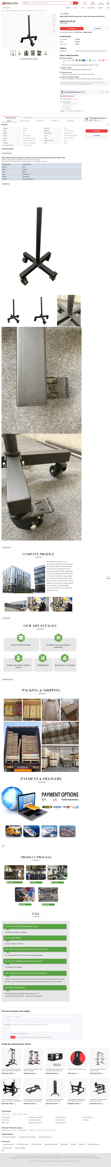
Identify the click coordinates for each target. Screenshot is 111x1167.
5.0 (91, 120)
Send (13, 1037)
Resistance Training (87, 1117)
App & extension (91, 7)
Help (82, 7)
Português (30, 1157)
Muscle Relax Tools (60, 1120)
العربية (63, 1157)
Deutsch (52, 1157)
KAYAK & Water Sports (61, 1122)
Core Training (86, 1120)
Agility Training (5, 1122)
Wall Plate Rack (64, 1144)
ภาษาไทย (80, 1157)
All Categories (7, 7)
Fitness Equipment (6, 1117)
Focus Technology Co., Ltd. (45, 1161)
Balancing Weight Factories (51, 1144)
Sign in (107, 4)
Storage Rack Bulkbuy (20, 1148)
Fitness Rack (82, 1144)
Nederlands (58, 1157)
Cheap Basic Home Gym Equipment (27, 1137)
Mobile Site (88, 1156)
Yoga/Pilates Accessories (34, 1120)
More (3, 1150)
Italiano (48, 1157)
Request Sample (87, 32)
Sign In (62, 111)
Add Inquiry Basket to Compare (29, 59)
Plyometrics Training (60, 1117)
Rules (108, 7)
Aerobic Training (5, 1120)
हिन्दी (76, 1157)
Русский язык (42, 1157)
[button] (77, 120)
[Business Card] (107, 124)
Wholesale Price (57, 1156)
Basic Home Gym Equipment (9, 1137)
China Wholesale (49, 1156)
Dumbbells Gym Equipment (45, 1137)
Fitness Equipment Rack (93, 1144)
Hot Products (18, 1156)
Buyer (74, 7)
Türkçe (85, 1157)
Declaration (71, 1161)
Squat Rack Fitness (7, 1148)
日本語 (72, 1157)
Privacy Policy (78, 1161)
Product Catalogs (23, 1114)
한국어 (67, 1157)
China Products (26, 1156)
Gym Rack (73, 1144)
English (20, 1157)
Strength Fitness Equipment (40, 10)
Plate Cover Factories (37, 1144)
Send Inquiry (71, 28)
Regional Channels (73, 1156)
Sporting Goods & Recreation (11, 10)
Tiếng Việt (90, 1157)
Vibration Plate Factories (22, 1144)
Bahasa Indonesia (97, 1157)
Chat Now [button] (98, 28)
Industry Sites (65, 1156)
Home (3, 10)
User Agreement (64, 1161)
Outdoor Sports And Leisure (35, 1122)
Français (36, 1157)
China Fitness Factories (8, 1144)
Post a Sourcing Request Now (43, 1037)
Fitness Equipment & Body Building (26, 10)
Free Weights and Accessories (35, 1117)
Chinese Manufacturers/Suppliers (37, 1156)
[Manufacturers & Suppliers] (10, 3)
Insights (93, 1156)
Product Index (81, 1156)
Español (25, 1157)
